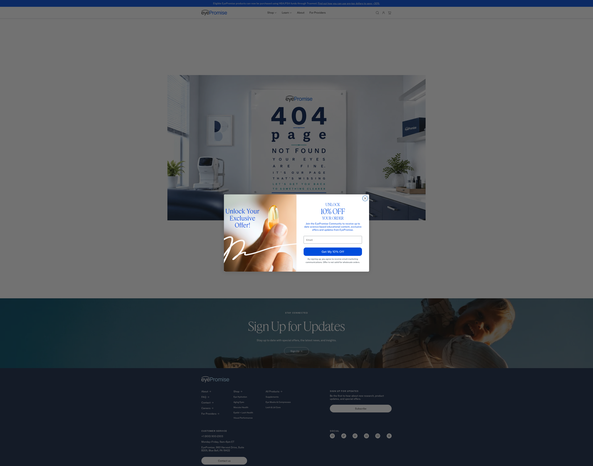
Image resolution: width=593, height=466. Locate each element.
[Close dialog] (365, 198)
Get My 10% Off (333, 252)
